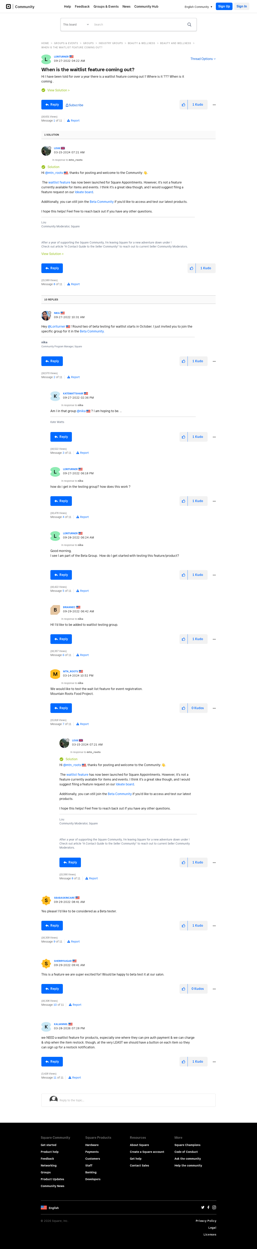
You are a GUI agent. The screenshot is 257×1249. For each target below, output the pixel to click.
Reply (54, 104)
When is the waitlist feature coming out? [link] (71, 47)
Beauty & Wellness (141, 43)
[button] (183, 104)
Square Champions (187, 1145)
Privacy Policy (206, 1220)
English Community (197, 6)
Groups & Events (106, 6)
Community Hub (146, 6)
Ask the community (187, 1158)
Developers (92, 1179)
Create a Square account (147, 1151)
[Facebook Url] (208, 1208)
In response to (67, 159)
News (126, 6)
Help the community (188, 1165)
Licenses (210, 1234)
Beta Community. (92, 331)
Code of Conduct (186, 1151)
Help (67, 6)
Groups (88, 43)
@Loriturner (56, 326)
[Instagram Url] (214, 1208)
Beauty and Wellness (175, 43)
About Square (139, 1145)
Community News (52, 1186)
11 (55, 1077)
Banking (91, 1172)
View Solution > (58, 90)
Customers (92, 1158)
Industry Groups (111, 43)
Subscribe (76, 105)
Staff (88, 1165)
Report (75, 120)
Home (45, 43)
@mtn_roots (54, 173)
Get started (48, 1145)
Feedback (82, 6)
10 (55, 1004)
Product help (50, 1151)
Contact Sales (139, 1165)
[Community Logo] (9, 6)
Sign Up (224, 6)
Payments (92, 1151)
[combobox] (143, 24)
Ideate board (84, 192)
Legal (212, 1227)
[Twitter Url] (203, 1208)
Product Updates (52, 1179)
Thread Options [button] (202, 59)
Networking (49, 1165)
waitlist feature (59, 182)
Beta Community (102, 202)
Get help (136, 1158)
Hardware (92, 1145)
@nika (81, 411)
